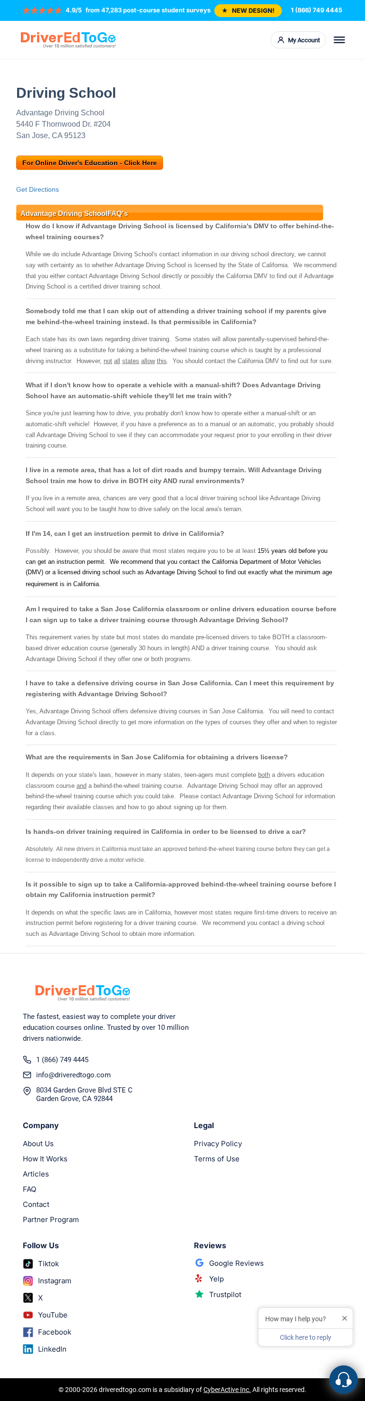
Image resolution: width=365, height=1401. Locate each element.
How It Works (45, 1158)
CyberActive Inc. (227, 1389)
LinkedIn (52, 1349)
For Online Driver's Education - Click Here (89, 163)
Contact (36, 1204)
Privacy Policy (218, 1143)
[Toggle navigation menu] (339, 39)
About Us (38, 1143)
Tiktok (48, 1263)
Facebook (54, 1331)
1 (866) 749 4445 (316, 10)
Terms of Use (217, 1158)
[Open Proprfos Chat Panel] (343, 1379)
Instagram (54, 1280)
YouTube (52, 1314)
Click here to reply (305, 1337)
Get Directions (37, 189)
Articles (36, 1173)
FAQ (29, 1189)
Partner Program (51, 1219)
